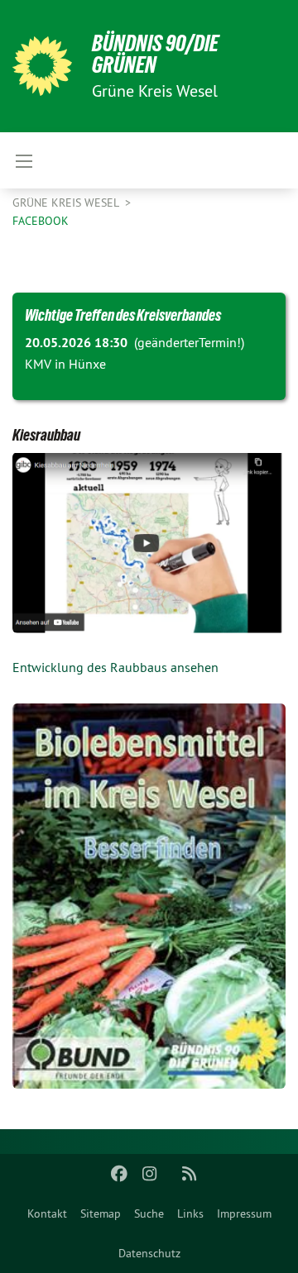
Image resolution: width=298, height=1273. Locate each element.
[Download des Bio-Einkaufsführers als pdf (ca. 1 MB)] (149, 896)
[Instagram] (149, 1174)
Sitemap (100, 1213)
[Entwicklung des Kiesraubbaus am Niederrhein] (149, 542)
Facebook (40, 220)
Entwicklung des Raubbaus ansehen (115, 667)
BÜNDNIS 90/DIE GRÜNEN (155, 54)
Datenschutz (149, 1253)
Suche (149, 1213)
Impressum (244, 1213)
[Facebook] (119, 1174)
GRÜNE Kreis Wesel (67, 202)
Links (190, 1213)
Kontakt (47, 1213)
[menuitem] (47, 1213)
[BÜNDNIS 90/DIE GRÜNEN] (42, 66)
